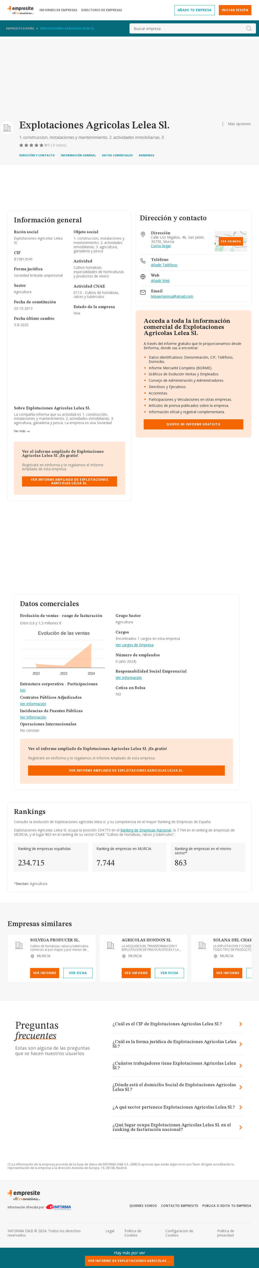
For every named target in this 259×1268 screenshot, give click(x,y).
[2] (26, 145)
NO (23, 690)
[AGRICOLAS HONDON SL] (110, 945)
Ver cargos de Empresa (135, 645)
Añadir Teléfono (164, 265)
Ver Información (33, 704)
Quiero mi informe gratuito (193, 424)
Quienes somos (143, 1206)
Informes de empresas (58, 10)
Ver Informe (44, 973)
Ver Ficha (78, 973)
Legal (109, 1230)
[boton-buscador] (249, 28)
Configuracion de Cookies (179, 1233)
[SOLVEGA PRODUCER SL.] (19, 945)
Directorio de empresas (101, 10)
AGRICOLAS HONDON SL (146, 940)
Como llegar (161, 246)
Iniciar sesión (235, 10)
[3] (31, 145)
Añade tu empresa (194, 10)
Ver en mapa (231, 241)
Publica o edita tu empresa (226, 1206)
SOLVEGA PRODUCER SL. (55, 940)
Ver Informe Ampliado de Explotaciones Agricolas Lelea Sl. (69, 481)
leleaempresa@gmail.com (172, 296)
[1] (21, 145)
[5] (42, 145)
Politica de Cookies (132, 1233)
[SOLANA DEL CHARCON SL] (202, 945)
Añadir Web (160, 281)
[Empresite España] (22, 10)
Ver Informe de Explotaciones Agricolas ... (129, 1261)
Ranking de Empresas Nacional (145, 830)
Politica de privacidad (225, 1233)
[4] (36, 145)
